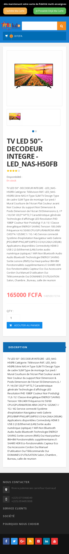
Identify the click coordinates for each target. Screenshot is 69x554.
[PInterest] (38, 541)
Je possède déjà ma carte (50, 10)
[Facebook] (6, 541)
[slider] (13, 171)
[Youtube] (54, 541)
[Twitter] (14, 541)
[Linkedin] (46, 541)
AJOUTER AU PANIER (27, 325)
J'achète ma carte (15, 10)
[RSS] (30, 541)
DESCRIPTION (17, 347)
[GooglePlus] (22, 541)
